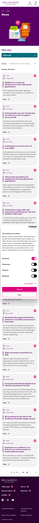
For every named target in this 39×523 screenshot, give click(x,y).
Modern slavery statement (9, 515)
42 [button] (27, 472)
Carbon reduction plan (26, 515)
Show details (28, 283)
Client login (6, 487)
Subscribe (24, 491)
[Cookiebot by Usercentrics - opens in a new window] (28, 227)
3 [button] (17, 472)
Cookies (4, 495)
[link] (3, 500)
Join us (23, 487)
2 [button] (14, 472)
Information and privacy (8, 508)
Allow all (19, 289)
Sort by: (4, 63)
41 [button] (23, 472)
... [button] (20, 472)
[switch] (34, 264)
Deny (19, 295)
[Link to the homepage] (12, 3)
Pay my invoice (7, 491)
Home (3, 11)
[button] (3, 472)
